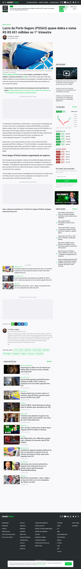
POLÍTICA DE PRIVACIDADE (8, 534)
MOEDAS (59, 540)
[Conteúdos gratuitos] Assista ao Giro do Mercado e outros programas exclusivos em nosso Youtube (66, 82)
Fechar (68, 563)
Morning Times (18, 266)
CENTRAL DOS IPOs (39, 525)
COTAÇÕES (59, 523)
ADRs (58, 545)
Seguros (24, 353)
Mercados (17, 283)
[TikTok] (75, 517)
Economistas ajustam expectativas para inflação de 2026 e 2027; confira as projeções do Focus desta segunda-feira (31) (33, 279)
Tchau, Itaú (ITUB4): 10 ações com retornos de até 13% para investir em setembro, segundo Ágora (67, 230)
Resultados (7, 24)
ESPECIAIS (22, 548)
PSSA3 (15, 74)
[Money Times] (13, 2)
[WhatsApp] (70, 2)
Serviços (31, 353)
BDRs (58, 531)
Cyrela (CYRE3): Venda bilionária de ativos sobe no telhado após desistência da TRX (36, 406)
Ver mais (74, 209)
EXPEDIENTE (5, 525)
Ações (21, 350)
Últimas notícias (32, 2)
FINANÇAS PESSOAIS (25, 537)
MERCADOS (22, 525)
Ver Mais (49, 361)
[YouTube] (65, 2)
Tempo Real (39, 353)
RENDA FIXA (23, 534)
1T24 (24, 77)
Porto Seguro (8, 74)
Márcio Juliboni (14, 36)
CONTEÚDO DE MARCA (40, 540)
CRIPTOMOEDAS (61, 537)
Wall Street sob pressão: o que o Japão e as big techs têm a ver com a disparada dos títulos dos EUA (32, 287)
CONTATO (4, 528)
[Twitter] (78, 2)
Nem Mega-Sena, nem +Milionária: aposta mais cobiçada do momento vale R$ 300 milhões (35, 440)
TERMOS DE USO (6, 531)
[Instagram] (62, 2)
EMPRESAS (22, 528)
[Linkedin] (68, 2)
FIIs (58, 528)
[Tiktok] (75, 2)
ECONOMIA (22, 531)
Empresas (28, 350)
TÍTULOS (59, 551)
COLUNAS (37, 534)
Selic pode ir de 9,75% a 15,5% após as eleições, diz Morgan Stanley (67, 237)
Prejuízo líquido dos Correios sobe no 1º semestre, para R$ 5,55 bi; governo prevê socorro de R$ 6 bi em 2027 (35, 395)
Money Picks (24, 425)
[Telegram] (73, 2)
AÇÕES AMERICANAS (62, 534)
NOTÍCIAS (22, 523)
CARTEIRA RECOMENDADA (41, 523)
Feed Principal (37, 350)
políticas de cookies (40, 564)
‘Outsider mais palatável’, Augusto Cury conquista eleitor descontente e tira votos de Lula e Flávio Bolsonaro (36, 418)
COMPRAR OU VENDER (40, 537)
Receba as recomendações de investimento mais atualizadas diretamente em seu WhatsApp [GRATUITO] (64, 98)
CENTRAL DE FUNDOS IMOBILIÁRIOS (43, 528)
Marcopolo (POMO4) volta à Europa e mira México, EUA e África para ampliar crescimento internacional (67, 245)
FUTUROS (59, 543)
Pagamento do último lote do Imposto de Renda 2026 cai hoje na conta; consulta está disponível (35, 370)
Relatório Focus (18, 276)
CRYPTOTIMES (75, 523)
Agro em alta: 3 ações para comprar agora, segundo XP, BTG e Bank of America (36, 429)
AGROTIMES (75, 525)
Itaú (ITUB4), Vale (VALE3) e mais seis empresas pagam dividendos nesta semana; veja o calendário (67, 215)
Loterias (23, 436)
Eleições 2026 (54, 2)
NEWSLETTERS (38, 545)
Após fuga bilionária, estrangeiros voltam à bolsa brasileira (66, 222)
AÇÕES (58, 525)
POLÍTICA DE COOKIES (7, 537)
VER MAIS (74, 107)
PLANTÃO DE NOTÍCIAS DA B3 (42, 543)
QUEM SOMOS (5, 523)
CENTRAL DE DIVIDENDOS (41, 531)
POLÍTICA (22, 543)
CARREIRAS (22, 545)
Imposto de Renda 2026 (27, 365)
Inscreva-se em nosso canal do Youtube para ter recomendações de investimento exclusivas (66, 90)
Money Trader (43, 2)
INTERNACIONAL (24, 540)
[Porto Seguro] (28, 238)
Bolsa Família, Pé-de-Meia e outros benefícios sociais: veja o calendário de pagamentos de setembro (67, 253)
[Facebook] (60, 2)
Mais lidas (60, 209)
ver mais (5, 11)
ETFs (58, 548)
